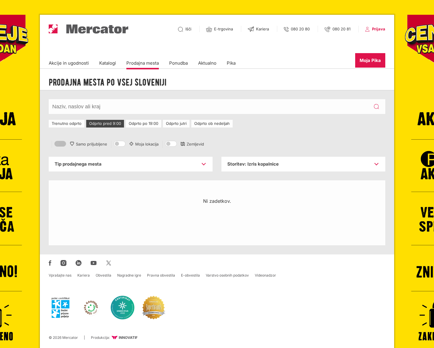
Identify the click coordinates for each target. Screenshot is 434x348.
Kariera (83, 275)
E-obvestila (190, 275)
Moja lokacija (147, 144)
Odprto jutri (176, 123)
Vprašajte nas (60, 275)
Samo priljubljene (91, 144)
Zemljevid (195, 144)
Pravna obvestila (161, 275)
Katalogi (107, 63)
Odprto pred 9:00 (105, 123)
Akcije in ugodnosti (69, 63)
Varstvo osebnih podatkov (227, 275)
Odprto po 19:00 (143, 123)
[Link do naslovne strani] (88, 29)
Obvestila (103, 275)
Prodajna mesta (142, 63)
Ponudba (178, 63)
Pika (231, 63)
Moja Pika (370, 60)
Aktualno (207, 63)
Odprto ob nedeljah (212, 123)
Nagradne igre (129, 275)
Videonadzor (265, 275)
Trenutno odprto (66, 123)
